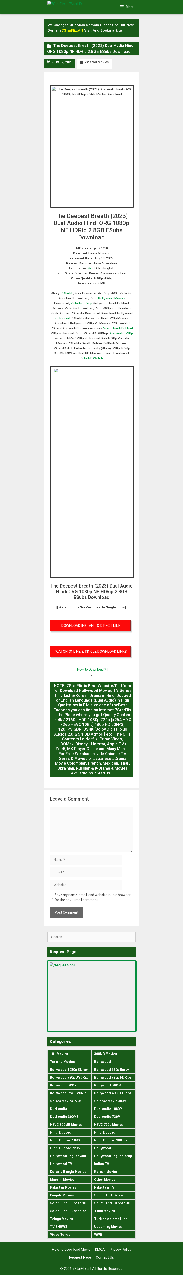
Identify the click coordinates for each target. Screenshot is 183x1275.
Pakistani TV (104, 1187)
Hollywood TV (61, 1164)
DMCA (100, 1249)
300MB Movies (105, 1054)
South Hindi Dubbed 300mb (115, 1203)
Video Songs (60, 1234)
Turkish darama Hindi (111, 1219)
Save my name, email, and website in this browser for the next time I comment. (93, 897)
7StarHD (67, 293)
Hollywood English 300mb (70, 1156)
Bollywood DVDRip (64, 1085)
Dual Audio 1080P (108, 1109)
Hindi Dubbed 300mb (110, 1140)
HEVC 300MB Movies (66, 1124)
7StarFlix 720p (81, 303)
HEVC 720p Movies (108, 1124)
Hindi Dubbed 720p (65, 1148)
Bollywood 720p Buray (111, 1069)
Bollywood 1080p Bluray (69, 1069)
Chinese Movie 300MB (111, 1101)
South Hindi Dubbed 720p (70, 1211)
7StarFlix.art (81, 1268)
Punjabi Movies (62, 1195)
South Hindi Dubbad (118, 328)
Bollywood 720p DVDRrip (69, 1077)
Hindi (91, 268)
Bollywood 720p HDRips (113, 1077)
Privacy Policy (120, 1249)
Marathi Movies (62, 1179)
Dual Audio (58, 1109)
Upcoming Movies (108, 1227)
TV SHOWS (58, 1227)
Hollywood (102, 1148)
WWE (98, 1234)
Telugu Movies (61, 1219)
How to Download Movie (71, 1249)
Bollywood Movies (111, 298)
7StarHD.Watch (91, 358)
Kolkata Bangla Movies (68, 1172)
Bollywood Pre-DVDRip (68, 1093)
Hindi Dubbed (60, 1132)
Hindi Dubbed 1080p (65, 1140)
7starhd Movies (96, 62)
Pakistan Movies (63, 1187)
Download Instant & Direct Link (91, 625)
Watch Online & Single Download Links (91, 651)
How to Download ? (92, 669)
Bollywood (62, 318)
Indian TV (101, 1164)
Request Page (80, 1257)
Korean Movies (106, 1172)
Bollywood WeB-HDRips (113, 1093)
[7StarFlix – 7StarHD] (72, 6)
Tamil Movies (104, 1211)
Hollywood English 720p (113, 1156)
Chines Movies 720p (65, 1101)
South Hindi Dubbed (110, 1195)
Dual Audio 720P (107, 1117)
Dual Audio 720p (121, 333)
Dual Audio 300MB (64, 1117)
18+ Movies (59, 1054)
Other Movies (104, 1179)
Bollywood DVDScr (109, 1085)
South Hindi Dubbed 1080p (70, 1203)
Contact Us (105, 1257)
